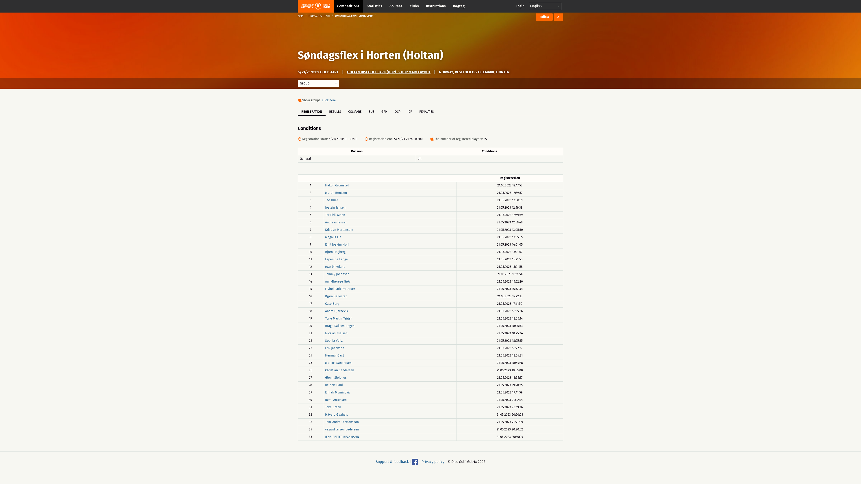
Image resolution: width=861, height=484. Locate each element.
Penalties (426, 112)
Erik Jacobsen (334, 348)
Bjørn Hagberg (335, 252)
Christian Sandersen (339, 370)
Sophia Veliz (334, 341)
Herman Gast (334, 355)
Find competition (319, 15)
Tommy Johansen (337, 274)
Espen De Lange (336, 259)
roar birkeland (335, 267)
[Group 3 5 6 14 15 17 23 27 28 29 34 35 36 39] (318, 83)
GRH (384, 112)
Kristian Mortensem (339, 230)
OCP (397, 112)
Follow (544, 17)
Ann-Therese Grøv (337, 281)
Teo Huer (331, 200)
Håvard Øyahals (336, 415)
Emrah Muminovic (337, 392)
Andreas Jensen (336, 222)
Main (301, 15)
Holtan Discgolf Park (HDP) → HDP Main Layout (388, 72)
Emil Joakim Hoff (337, 244)
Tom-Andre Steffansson (342, 422)
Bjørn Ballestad (336, 296)
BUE (371, 112)
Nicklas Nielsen (336, 333)
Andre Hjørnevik (336, 311)
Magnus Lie (333, 237)
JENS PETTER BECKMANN (342, 437)
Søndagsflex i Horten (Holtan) (370, 55)
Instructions (436, 6)
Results (335, 112)
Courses (395, 6)
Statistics (374, 6)
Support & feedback (392, 462)
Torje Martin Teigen (338, 318)
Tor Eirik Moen (335, 215)
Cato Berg (332, 304)
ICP (410, 112)
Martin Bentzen (336, 193)
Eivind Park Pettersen (340, 289)
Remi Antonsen (336, 400)
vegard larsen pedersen (342, 429)
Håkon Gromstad (337, 185)
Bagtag (459, 6)
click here (329, 100)
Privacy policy (433, 462)
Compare (354, 112)
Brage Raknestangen (339, 326)
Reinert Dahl (334, 385)
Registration (311, 112)
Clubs (414, 6)
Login (520, 6)
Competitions (348, 6)
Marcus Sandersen (338, 363)
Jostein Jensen (335, 208)
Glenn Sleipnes (336, 378)
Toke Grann (333, 407)
